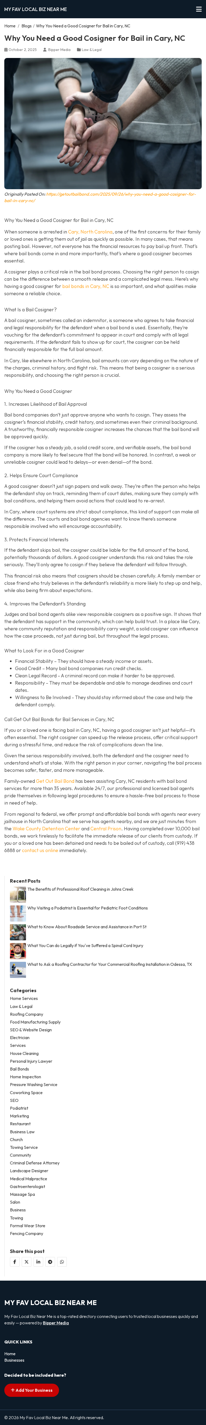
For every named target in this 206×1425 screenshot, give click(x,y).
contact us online (40, 850)
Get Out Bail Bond (55, 781)
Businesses (14, 1360)
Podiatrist (19, 1108)
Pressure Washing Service (33, 1084)
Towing (16, 1218)
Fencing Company (26, 1233)
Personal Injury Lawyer (31, 1061)
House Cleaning (24, 1053)
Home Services (24, 998)
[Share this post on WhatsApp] (62, 1262)
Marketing (19, 1116)
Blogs (26, 25)
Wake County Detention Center (46, 828)
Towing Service (24, 1147)
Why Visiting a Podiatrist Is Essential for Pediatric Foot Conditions (87, 908)
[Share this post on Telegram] (50, 1262)
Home (10, 25)
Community (20, 1155)
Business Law (22, 1131)
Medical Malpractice (28, 1178)
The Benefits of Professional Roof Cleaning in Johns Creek (80, 889)
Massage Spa (22, 1194)
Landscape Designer (29, 1170)
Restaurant (20, 1123)
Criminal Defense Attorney (35, 1162)
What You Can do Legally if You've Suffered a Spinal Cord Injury (85, 945)
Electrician (20, 1037)
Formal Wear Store (27, 1225)
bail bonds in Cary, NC (85, 286)
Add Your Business (34, 1390)
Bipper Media (56, 1322)
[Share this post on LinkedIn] (38, 1262)
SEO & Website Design (31, 1029)
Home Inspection (25, 1076)
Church (16, 1139)
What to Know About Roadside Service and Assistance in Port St (86, 926)
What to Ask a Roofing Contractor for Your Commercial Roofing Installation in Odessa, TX (109, 964)
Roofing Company (26, 1014)
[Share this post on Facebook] (15, 1262)
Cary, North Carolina (90, 232)
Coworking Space (26, 1092)
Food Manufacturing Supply (35, 1022)
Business (18, 1209)
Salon (15, 1202)
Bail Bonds (19, 1069)
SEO (14, 1100)
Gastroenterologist (27, 1186)
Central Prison (105, 828)
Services (18, 1045)
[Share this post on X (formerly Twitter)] (26, 1262)
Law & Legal (92, 49)
